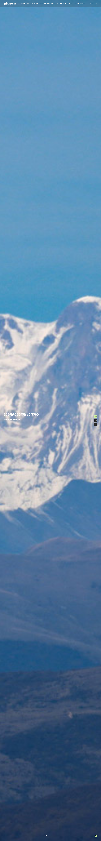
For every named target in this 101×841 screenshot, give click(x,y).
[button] (39, 836)
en (96, 3)
